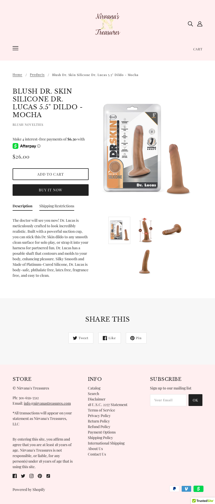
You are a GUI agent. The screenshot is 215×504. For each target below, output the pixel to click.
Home (17, 75)
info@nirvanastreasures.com (47, 403)
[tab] (23, 207)
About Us (95, 448)
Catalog (94, 388)
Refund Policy (99, 426)
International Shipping (106, 443)
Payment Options (102, 432)
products (37, 75)
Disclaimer (96, 399)
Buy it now (50, 189)
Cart (197, 49)
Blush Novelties (28, 124)
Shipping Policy (100, 437)
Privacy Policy (99, 415)
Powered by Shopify (29, 489)
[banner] (107, 23)
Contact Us (97, 454)
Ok (195, 400)
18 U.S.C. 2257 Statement (107, 404)
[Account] (200, 24)
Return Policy (99, 421)
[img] (190, 24)
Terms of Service (101, 410)
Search (93, 393)
